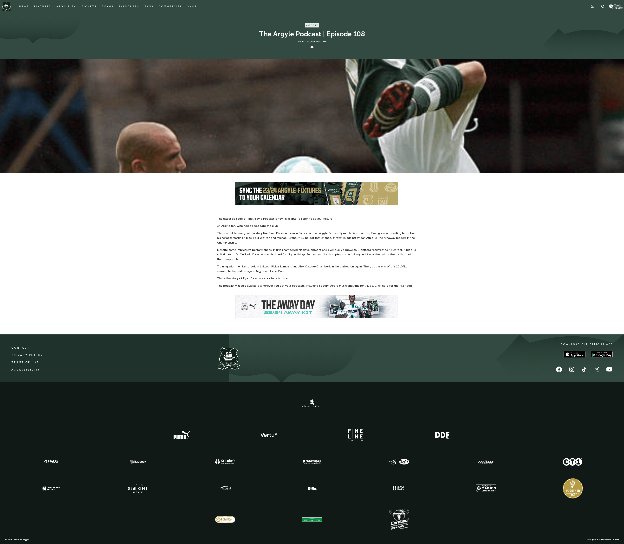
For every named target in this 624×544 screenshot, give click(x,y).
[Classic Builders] (312, 403)
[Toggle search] (603, 6)
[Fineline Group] (355, 435)
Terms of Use (25, 362)
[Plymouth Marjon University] (486, 488)
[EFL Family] (225, 519)
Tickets (89, 6)
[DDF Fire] (442, 435)
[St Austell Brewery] (138, 488)
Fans (149, 6)
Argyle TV (66, 6)
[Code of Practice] (573, 488)
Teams (108, 6)
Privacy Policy (27, 355)
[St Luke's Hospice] (225, 461)
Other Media (612, 539)
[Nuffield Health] (399, 488)
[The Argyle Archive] (312, 520)
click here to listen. (277, 278)
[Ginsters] (399, 461)
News (24, 6)
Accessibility (25, 369)
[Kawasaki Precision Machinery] (312, 461)
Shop (192, 6)
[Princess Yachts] (486, 462)
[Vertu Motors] (269, 435)
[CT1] (573, 462)
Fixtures (42, 6)
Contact (20, 347)
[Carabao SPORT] (399, 519)
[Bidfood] (225, 488)
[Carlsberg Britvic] (51, 488)
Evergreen (129, 6)
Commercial (170, 6)
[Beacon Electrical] (51, 461)
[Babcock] (138, 462)
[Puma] (182, 435)
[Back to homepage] (6, 6)
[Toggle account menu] (592, 6)
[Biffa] (312, 488)
